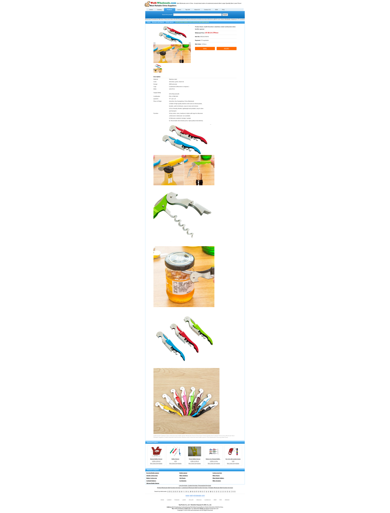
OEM (216, 9)
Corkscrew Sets (217, 473)
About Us (199, 499)
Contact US (207, 9)
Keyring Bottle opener (152, 473)
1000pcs (204, 44)
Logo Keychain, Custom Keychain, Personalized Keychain (195, 485)
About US (197, 9)
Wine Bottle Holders (218, 478)
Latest (179, 9)
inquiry (226, 48)
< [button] (154, 44)
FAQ (223, 9)
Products (169, 9)
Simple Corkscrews (152, 475)
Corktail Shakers (151, 481)
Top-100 (187, 9)
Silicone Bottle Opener (152, 483)
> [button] (189, 44)
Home (151, 9)
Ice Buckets (182, 481)
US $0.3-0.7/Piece (211, 33)
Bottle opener (170, 22)
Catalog (159, 9)
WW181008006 (204, 36)
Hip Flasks (182, 478)
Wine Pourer (216, 475)
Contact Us (208, 499)
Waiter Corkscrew (151, 478)
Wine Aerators (217, 481)
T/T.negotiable (205, 40)
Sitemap (227, 499)
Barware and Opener (158, 22)
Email (205, 48)
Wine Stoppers (183, 475)
